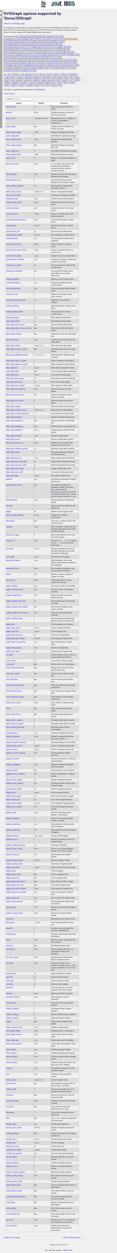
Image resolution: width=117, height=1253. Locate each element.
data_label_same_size (14, 443)
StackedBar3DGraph (12, 65)
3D (9, 74)
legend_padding (12, 818)
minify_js (9, 945)
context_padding (12, 279)
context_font (11, 225)
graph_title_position (14, 648)
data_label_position (14, 435)
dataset (9, 479)
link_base (10, 919)
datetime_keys (11, 500)
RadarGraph (26, 62)
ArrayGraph (21, 36)
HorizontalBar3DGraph (60, 49)
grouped (19, 80)
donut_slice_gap (12, 535)
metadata (15, 82)
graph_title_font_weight (15, 638)
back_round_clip (12, 164)
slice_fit (9, 1068)
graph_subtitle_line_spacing (17, 612)
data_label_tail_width (14, 472)
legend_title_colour (13, 874)
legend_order (11, 812)
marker (7, 82)
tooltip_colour (11, 1139)
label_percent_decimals (15, 727)
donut (54, 77)
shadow (72, 82)
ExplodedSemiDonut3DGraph (51, 44)
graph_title (10, 624)
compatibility (72, 74)
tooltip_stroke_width (14, 1181)
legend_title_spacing (14, 901)
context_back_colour (14, 202)
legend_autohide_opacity (16, 742)
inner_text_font (12, 679)
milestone (23, 82)
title (47, 85)
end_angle (10, 557)
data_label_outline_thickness (17, 413)
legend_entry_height (14, 779)
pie (54, 82)
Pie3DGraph (30, 60)
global (7, 80)
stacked (13, 85)
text (42, 85)
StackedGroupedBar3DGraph (15, 68)
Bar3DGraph (32, 36)
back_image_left (12, 136)
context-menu (9, 77)
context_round (11, 294)
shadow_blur (11, 1003)
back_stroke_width (13, 195)
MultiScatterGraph (53, 57)
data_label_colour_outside (16, 349)
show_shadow (11, 1056)
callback (63, 74)
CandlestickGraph (42, 39)
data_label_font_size (14, 382)
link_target (10, 922)
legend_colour (11, 749)
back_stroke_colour (13, 191)
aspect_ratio (11, 106)
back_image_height (13, 132)
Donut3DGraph (71, 39)
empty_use (10, 540)
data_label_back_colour (15, 324)
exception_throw (12, 568)
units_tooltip (11, 1208)
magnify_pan (11, 934)
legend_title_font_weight (16, 888)
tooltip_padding (12, 1162)
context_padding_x (13, 282)
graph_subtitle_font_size (15, 601)
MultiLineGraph (21, 57)
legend (64, 80)
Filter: (9, 99)
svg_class (10, 1106)
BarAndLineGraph (46, 36)
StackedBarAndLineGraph (32, 65)
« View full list (9, 93)
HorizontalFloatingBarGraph (35, 52)
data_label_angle (13, 321)
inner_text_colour (13, 673)
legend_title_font (13, 878)
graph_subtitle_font (13, 595)
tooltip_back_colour (14, 1127)
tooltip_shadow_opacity (15, 1172)
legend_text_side (12, 867)
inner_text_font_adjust (15, 685)
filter (66, 77)
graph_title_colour (13, 628)
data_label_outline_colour (16, 410)
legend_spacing (12, 854)
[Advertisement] (92, 45)
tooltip (53, 85)
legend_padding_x (13, 824)
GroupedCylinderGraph (29, 49)
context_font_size (13, 231)
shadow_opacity (12, 1018)
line (70, 80)
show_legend (11, 1053)
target (37, 85)
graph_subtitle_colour (14, 589)
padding (47, 82)
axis (21, 74)
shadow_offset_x (12, 1008)
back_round (10, 158)
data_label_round (13, 439)
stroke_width (11, 1089)
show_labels (11, 1049)
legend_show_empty (14, 848)
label (58, 80)
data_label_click (12, 339)
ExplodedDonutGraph (55, 42)
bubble (56, 74)
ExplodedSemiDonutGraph (14, 47)
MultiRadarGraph (36, 57)
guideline (27, 80)
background (29, 74)
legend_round (11, 839)
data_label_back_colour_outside (18, 328)
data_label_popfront (14, 430)
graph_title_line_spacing (15, 642)
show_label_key (12, 1040)
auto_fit (9, 112)
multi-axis (32, 82)
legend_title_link (12, 898)
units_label (10, 1202)
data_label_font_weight (15, 385)
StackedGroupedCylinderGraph (63, 68)
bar (36, 74)
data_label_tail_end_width (16, 465)
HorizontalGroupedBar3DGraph (61, 52)
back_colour (11, 118)
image (44, 80)
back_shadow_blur (13, 180)
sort (7, 1074)
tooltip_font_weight (14, 1150)
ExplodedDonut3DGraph (36, 42)
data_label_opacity (13, 406)
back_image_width (13, 154)
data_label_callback (14, 334)
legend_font (11, 792)
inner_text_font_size (14, 691)
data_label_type (12, 475)
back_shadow (11, 174)
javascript (51, 80)
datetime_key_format (14, 485)
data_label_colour (13, 345)
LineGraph (8, 57)
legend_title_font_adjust (15, 881)
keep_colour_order (13, 702)
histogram (36, 80)
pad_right (10, 980)
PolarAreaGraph (69, 60)
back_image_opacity (14, 145)
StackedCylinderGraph (69, 65)
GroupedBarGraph (11, 49)
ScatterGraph (38, 62)
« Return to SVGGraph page (14, 23)
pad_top (9, 984)
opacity (40, 82)
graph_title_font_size (14, 635)
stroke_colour (11, 1080)
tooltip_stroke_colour (14, 1175)
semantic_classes (13, 997)
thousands (10, 1112)
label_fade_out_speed (14, 723)
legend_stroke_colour (14, 860)
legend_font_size (12, 799)
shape (6, 85)
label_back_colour (13, 714)
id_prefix (9, 655)
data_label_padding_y (14, 426)
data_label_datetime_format (17, 355)
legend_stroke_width (14, 864)
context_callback (12, 208)
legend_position (12, 835)
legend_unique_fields (14, 913)
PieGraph (40, 60)
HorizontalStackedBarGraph (67, 55)
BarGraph (59, 36)
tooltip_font (10, 1143)
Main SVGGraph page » (72, 1237)
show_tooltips (11, 1062)
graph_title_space (13, 651)
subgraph (29, 85)
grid (12, 80)
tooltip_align (11, 1124)
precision (9, 987)
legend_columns (12, 758)
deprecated (45, 77)
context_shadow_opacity (15, 300)
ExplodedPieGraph (30, 44)
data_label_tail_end (13, 458)
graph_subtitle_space (14, 618)
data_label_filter (12, 371)
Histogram (45, 49)
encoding (9, 548)
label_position (11, 733)
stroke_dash (11, 1083)
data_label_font (12, 375)
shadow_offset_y (12, 1014)
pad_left (9, 977)
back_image (10, 126)
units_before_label (13, 1185)
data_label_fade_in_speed (16, 360)
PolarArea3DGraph (54, 60)
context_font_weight (14, 235)
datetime (37, 77)
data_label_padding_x (14, 420)
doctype (9, 526)
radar (58, 82)
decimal (9, 505)
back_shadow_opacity (14, 186)
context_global (12, 238)
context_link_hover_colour (16, 250)
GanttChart (48, 47)
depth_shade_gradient (15, 515)
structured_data (12, 1101)
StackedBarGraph (51, 65)
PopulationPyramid (12, 62)
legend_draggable (13, 764)
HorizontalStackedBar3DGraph (41, 55)
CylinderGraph (58, 39)
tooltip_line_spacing (14, 1153)
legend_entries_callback (15, 774)
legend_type (11, 907)
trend (59, 85)
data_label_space (13, 452)
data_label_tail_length (15, 468)
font (71, 77)
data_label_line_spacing (15, 389)
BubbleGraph (28, 39)
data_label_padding (14, 417)
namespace (10, 949)
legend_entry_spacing (14, 783)
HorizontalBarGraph (12, 52)
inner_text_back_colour (15, 667)
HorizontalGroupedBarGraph (15, 55)
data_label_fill (11, 368)
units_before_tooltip (14, 1191)
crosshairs (19, 77)
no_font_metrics (12, 957)
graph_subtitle (11, 586)
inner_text (10, 664)
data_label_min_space (14, 400)
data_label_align (12, 317)
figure (60, 77)
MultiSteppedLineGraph (14, 60)
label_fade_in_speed (14, 720)
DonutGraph (8, 42)
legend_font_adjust (13, 796)
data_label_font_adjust (15, 378)
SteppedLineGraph (28, 70)
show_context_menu (14, 1027)
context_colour (12, 214)
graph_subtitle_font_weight (17, 607)
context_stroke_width (14, 311)
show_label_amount (14, 1034)
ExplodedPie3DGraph (12, 44)
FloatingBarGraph (34, 47)
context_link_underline (15, 259)
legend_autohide (12, 736)
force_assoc (10, 580)
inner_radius (11, 660)
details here (67, 1250)
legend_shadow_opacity (15, 845)
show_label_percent (14, 1043)
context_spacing (12, 306)
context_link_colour (14, 244)
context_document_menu (16, 219)
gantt (76, 77)
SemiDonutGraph (69, 62)
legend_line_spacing (14, 806)
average (15, 74)
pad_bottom (11, 973)
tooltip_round (11, 1166)
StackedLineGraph (11, 70)
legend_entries (12, 770)
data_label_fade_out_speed (17, 364)
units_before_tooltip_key (15, 1196)
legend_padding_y (13, 830)
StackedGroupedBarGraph (38, 68)
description (10, 521)
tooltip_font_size (12, 1146)
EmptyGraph (20, 42)
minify (8, 940)
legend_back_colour (14, 746)
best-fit (42, 74)
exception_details (13, 560)
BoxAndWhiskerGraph (12, 39)
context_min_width (13, 265)
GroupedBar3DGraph (62, 47)
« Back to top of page (11, 1237)
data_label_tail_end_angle (16, 461)
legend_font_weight (14, 803)
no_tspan (9, 963)
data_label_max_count (15, 395)
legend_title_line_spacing (16, 892)
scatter (65, 82)
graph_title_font (12, 631)
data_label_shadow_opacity (17, 448)
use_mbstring (11, 1225)
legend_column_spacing (15, 753)
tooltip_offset (11, 1157)
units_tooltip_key (13, 1214)
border (49, 74)
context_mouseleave (14, 271)
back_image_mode (13, 139)
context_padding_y (13, 288)
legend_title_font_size (14, 885)
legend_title (11, 871)
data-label (28, 77)
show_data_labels (13, 1031)
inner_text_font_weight (15, 697)
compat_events (12, 198)
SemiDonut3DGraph (54, 62)
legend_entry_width (14, 789)
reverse (9, 993)
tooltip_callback (12, 1133)
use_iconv (10, 1220)
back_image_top (12, 151)
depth (8, 511)
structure (21, 85)
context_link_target (13, 256)
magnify (77, 80)
